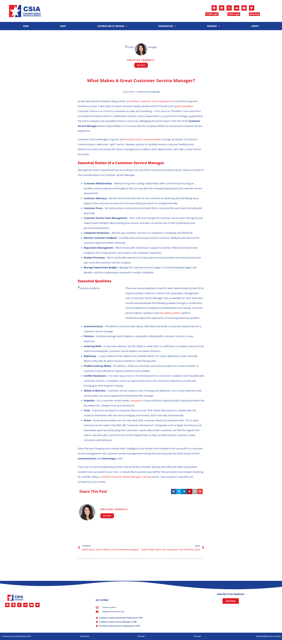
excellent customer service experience (151, 101)
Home (25, 26)
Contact (255, 26)
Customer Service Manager (148, 91)
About (63, 26)
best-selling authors (170, 313)
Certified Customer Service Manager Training (125, 476)
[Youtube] (244, 8)
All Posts (141, 65)
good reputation (184, 106)
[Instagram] (229, 8)
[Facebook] (214, 8)
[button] (173, 491)
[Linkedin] (221, 8)
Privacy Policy (84, 636)
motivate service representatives (143, 139)
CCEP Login (197, 636)
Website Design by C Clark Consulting (268, 636)
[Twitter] (251, 8)
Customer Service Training (110, 26)
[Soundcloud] (236, 8)
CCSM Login (141, 636)
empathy (136, 400)
